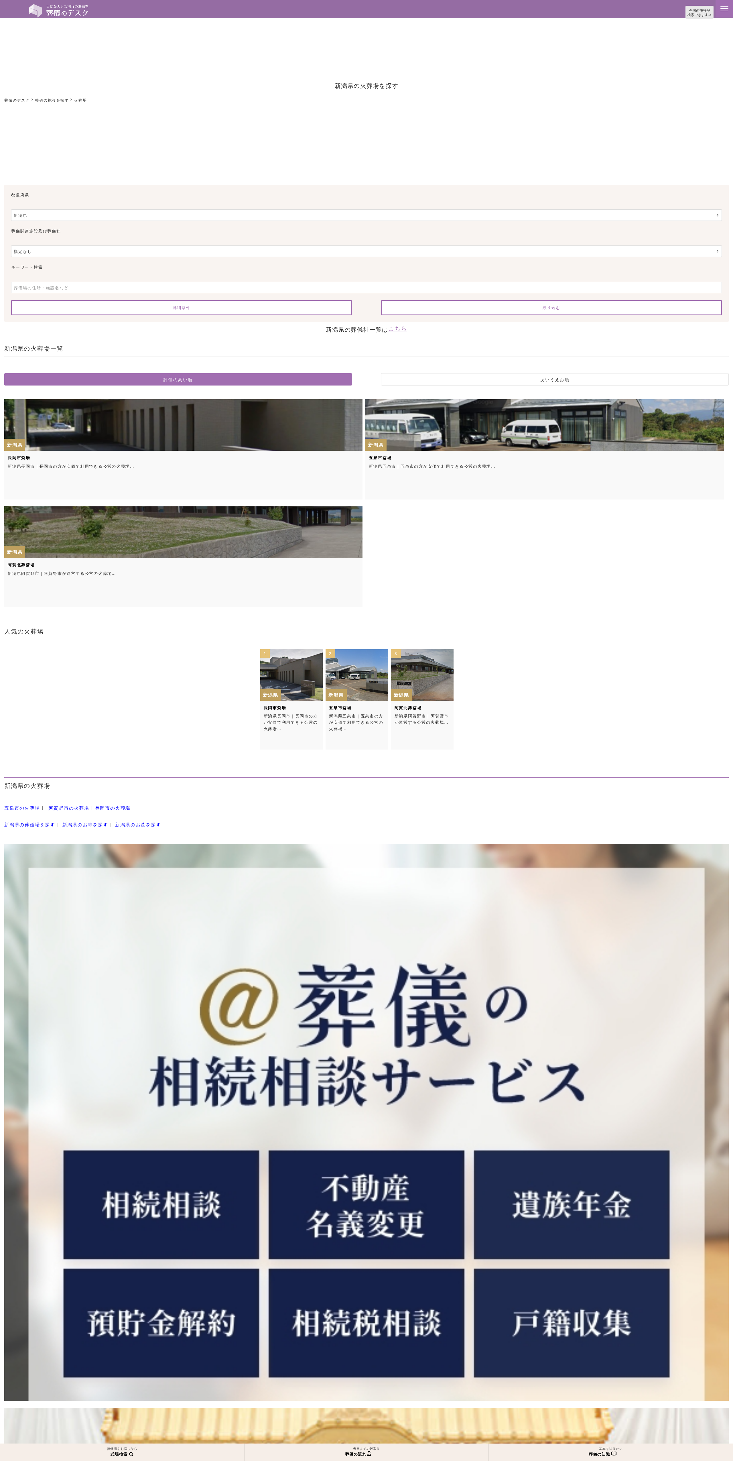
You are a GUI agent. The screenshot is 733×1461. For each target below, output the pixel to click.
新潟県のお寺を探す (77, 817)
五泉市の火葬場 (20, 803)
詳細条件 (181, 306)
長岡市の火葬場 (102, 803)
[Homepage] (58, 6)
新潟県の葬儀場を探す (27, 817)
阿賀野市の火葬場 (62, 803)
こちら (397, 325)
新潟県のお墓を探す (124, 817)
